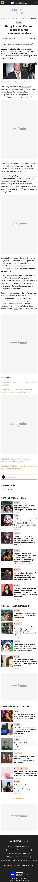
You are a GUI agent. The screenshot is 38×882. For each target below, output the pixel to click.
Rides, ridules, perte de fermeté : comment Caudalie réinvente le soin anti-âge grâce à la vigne (25, 773)
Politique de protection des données (18, 857)
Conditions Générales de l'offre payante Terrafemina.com (19, 860)
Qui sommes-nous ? (12, 850)
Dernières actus (10, 18)
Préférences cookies (28, 865)
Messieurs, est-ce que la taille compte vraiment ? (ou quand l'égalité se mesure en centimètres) (25, 731)
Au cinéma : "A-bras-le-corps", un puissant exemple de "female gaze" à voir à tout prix (25, 508)
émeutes (15, 97)
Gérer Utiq (17, 865)
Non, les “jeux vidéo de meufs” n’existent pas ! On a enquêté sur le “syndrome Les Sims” (25, 716)
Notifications (8, 865)
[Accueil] (19, 2)
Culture (17, 18)
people (10, 490)
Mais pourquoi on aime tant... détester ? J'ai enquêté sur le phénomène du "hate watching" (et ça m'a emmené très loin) (25, 631)
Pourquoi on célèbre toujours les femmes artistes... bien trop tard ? (25, 745)
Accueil (3, 18)
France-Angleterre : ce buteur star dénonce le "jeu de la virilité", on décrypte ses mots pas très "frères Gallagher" (25, 647)
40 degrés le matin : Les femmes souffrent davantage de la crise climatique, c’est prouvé (24, 788)
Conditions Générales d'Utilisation (18, 846)
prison (15, 309)
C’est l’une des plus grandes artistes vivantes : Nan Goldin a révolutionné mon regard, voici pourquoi (25, 662)
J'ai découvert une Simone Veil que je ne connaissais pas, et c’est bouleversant (25, 616)
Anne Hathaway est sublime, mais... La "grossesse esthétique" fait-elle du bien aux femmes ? (24, 759)
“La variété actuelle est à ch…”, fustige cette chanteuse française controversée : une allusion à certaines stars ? (25, 576)
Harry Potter (25, 87)
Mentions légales (25, 850)
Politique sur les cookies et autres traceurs (18, 853)
